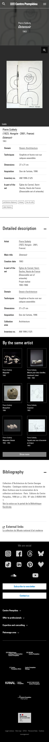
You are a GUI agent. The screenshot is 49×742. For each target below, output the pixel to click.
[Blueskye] (40, 554)
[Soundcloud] (14, 576)
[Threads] (30, 554)
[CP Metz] (17, 670)
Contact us (24, 595)
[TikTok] (8, 565)
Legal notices (9, 731)
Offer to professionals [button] (12, 617)
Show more (24, 454)
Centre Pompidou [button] (11, 610)
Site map (18, 731)
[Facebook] (19, 554)
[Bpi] (16, 655)
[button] (24, 229)
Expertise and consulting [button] (14, 625)
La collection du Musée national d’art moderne (23, 530)
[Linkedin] (19, 565)
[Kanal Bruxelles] (16, 685)
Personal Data (33, 731)
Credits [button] (4, 124)
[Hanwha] (24, 700)
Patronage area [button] (10, 632)
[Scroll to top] (42, 735)
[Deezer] (40, 565)
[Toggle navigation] (44, 4)
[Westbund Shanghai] (35, 685)
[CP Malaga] (32, 670)
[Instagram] (8, 554)
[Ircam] (34, 655)
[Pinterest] (30, 565)
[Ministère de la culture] (24, 718)
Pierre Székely (10, 129)
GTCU (25, 731)
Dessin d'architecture (28, 148)
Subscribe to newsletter (24, 586)
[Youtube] (36, 576)
